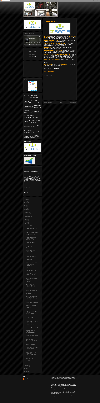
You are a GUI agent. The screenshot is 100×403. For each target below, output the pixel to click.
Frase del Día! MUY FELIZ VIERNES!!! (30, 307)
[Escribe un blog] (55, 68)
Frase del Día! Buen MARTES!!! (31, 290)
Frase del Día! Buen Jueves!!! (31, 247)
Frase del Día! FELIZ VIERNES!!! (31, 340)
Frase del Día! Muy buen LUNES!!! (32, 260)
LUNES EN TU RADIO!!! (30, 227)
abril (27, 223)
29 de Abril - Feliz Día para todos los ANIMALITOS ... (32, 233)
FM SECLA (26, 378)
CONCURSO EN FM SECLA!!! (31, 255)
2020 (26, 208)
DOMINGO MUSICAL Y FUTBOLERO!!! (30, 265)
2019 (26, 209)
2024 (26, 202)
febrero (27, 365)
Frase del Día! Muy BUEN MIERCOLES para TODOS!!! (31, 251)
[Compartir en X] (56, 68)
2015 (26, 371)
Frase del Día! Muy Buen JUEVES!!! (32, 347)
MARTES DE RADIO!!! (29, 291)
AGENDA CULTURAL (29, 241)
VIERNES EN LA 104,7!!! (30, 246)
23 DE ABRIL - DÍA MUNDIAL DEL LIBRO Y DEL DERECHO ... (31, 263)
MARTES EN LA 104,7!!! (30, 326)
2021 (26, 206)
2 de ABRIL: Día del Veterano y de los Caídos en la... (31, 360)
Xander (25, 379)
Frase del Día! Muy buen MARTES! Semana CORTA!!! (32, 356)
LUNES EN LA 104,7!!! (29, 259)
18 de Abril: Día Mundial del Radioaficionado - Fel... (30, 287)
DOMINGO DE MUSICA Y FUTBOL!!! (32, 234)
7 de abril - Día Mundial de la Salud (32, 335)
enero (27, 366)
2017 (26, 368)
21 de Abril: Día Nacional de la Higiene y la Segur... (31, 267)
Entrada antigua (73, 102)
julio (27, 219)
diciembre (28, 212)
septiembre (28, 216)
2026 (26, 199)
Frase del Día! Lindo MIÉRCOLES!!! (32, 318)
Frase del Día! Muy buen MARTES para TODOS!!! (32, 322)
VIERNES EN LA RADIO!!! (30, 274)
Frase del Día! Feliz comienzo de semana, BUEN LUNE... (31, 297)
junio (27, 220)
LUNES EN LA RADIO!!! (30, 362)
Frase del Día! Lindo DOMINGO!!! (31, 228)
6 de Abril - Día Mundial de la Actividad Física (31, 342)
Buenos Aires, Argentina (33, 52)
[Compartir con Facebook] (57, 68)
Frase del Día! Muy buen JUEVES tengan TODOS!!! (31, 315)
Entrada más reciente (48, 102)
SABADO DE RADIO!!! (29, 339)
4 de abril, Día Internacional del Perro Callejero (31, 353)
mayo (27, 222)
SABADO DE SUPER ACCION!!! (31, 305)
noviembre (28, 213)
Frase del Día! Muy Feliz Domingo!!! (32, 302)
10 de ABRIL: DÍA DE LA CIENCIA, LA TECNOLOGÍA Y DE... (32, 324)
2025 (26, 201)
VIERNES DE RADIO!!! (30, 313)
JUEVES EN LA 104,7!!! (30, 249)
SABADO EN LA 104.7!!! (30, 239)
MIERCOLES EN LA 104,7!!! (30, 320)
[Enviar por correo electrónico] (54, 68)
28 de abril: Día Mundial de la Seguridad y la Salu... (31, 238)
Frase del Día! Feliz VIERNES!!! (31, 273)
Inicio (61, 102)
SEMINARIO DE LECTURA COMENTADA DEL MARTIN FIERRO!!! (31, 294)
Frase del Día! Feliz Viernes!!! (31, 242)
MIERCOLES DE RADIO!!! (30, 289)
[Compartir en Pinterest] (58, 68)
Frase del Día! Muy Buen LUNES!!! (32, 327)
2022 (26, 205)
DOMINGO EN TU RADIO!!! (30, 332)
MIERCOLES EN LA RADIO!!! (31, 354)
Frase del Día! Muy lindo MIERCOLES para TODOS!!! (31, 285)
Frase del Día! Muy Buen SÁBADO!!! (32, 334)
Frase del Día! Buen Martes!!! (31, 256)
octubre (27, 215)
